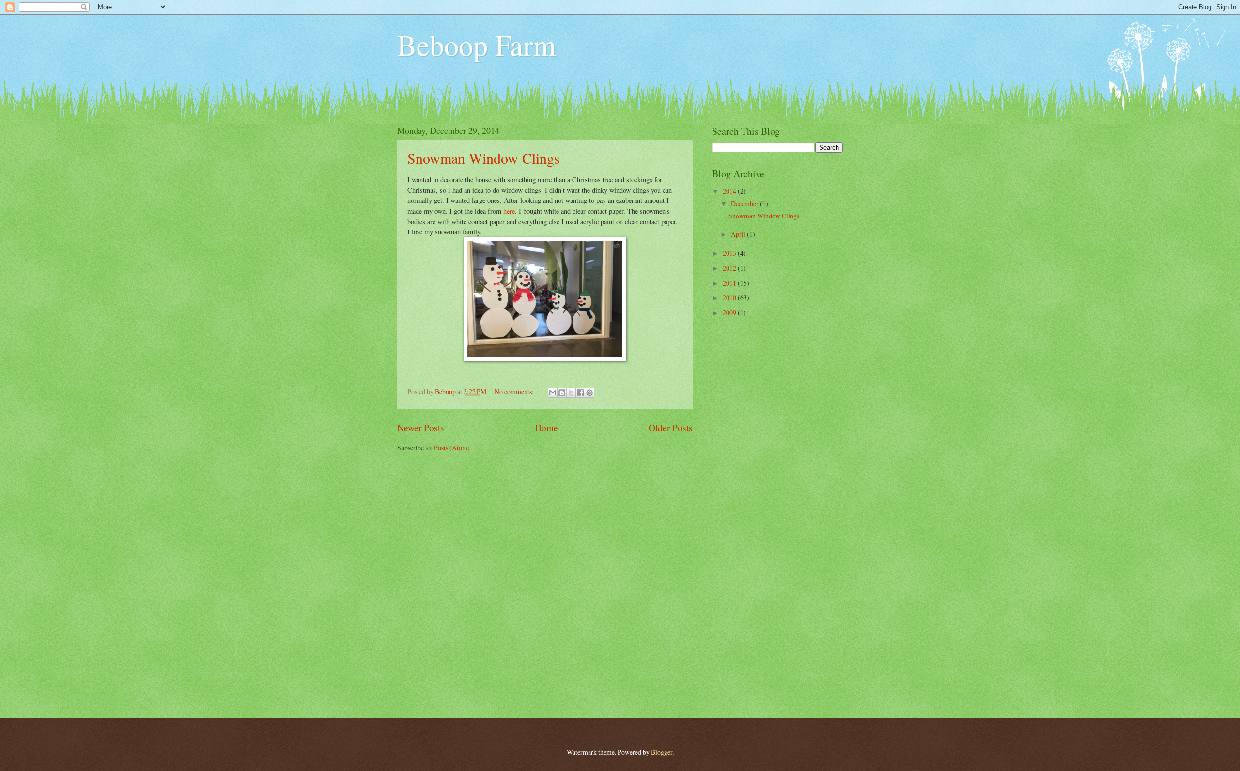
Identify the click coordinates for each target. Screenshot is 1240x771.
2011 (730, 283)
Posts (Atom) (452, 447)
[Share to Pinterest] (589, 393)
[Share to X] (571, 393)
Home (546, 427)
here (509, 211)
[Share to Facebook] (580, 393)
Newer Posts (420, 427)
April (739, 234)
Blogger (661, 751)
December (745, 203)
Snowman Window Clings (483, 158)
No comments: (515, 391)
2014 (730, 191)
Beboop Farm (476, 44)
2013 (730, 253)
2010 (730, 297)
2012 (730, 268)
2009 (730, 312)
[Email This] (553, 393)
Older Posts (671, 427)
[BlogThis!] (562, 393)
